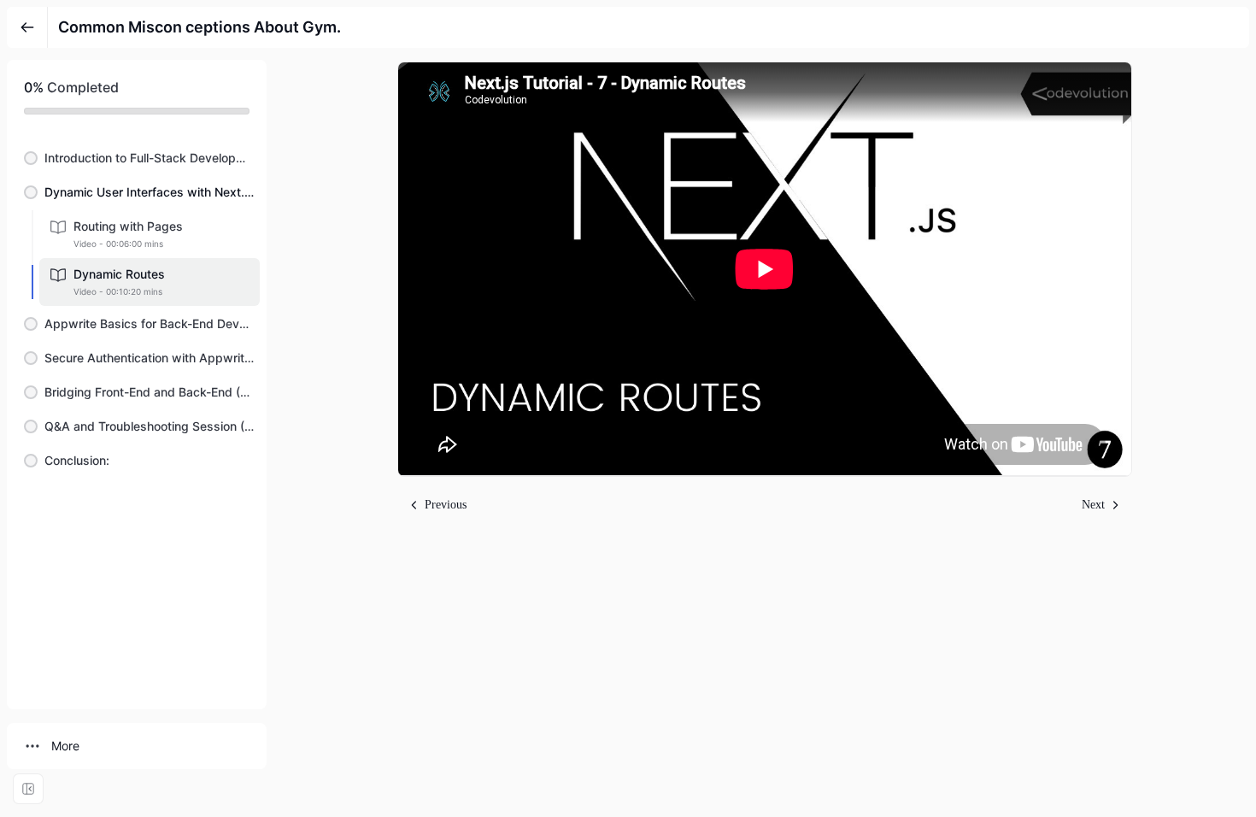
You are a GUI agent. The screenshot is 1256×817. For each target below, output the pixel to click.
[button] (137, 158)
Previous (446, 504)
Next (1093, 504)
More (65, 745)
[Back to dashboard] (27, 27)
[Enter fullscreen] (28, 788)
